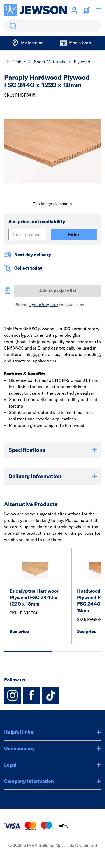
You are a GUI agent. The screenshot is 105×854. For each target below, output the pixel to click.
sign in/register (43, 304)
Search (12, 26)
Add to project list (57, 291)
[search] (52, 26)
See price (19, 631)
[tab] (28, 651)
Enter (73, 234)
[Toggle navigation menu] (98, 10)
